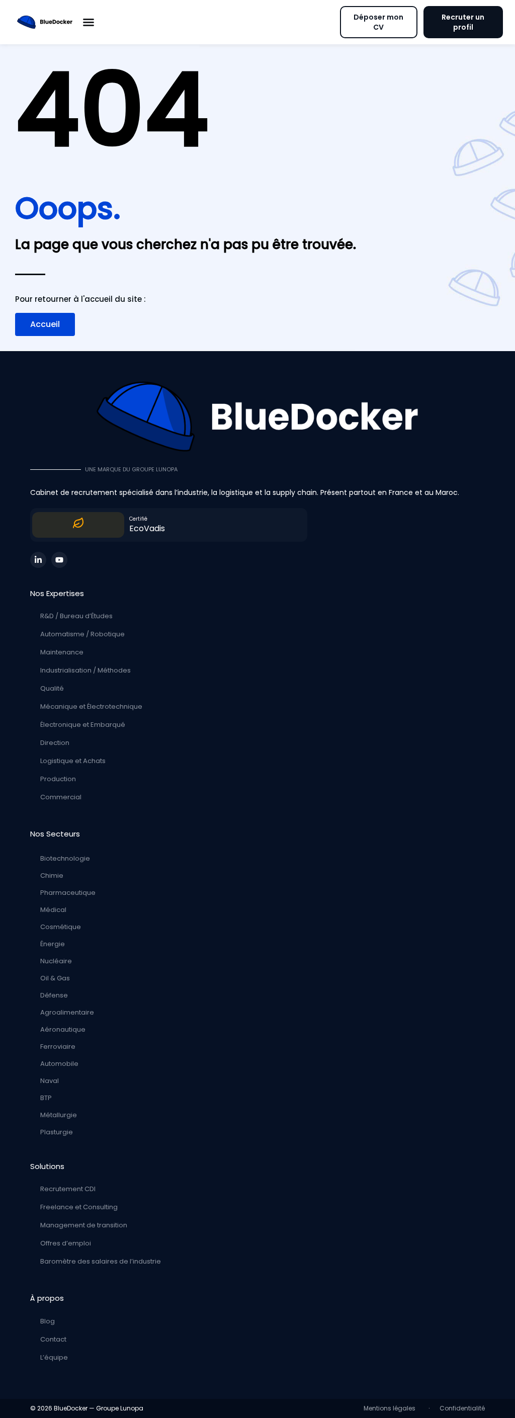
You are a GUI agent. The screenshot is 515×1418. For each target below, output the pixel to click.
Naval (49, 1081)
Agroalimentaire (67, 1012)
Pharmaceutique (68, 892)
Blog (47, 1321)
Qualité (52, 688)
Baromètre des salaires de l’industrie (100, 1261)
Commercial (60, 797)
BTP (46, 1098)
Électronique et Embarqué (82, 724)
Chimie (51, 875)
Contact (53, 1339)
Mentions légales (391, 1408)
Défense (54, 995)
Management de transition (83, 1225)
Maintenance (61, 652)
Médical (53, 909)
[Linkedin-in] (38, 560)
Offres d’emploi (65, 1243)
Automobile (59, 1063)
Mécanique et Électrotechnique (91, 706)
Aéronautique (62, 1029)
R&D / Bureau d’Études (76, 616)
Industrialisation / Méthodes (85, 670)
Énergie (52, 944)
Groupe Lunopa (119, 1408)
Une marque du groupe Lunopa (131, 469)
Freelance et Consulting (79, 1207)
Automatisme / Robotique (82, 634)
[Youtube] (59, 560)
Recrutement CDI (68, 1189)
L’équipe (54, 1357)
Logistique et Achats (73, 761)
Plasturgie (56, 1132)
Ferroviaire (57, 1046)
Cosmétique (60, 927)
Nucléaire (56, 961)
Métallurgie (58, 1115)
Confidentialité (462, 1408)
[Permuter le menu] (88, 22)
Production (58, 779)
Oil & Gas (55, 978)
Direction (54, 742)
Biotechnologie (65, 858)
